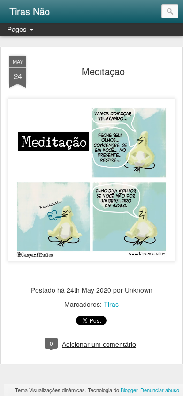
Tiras (111, 304)
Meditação (103, 71)
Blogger (129, 390)
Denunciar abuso (159, 390)
